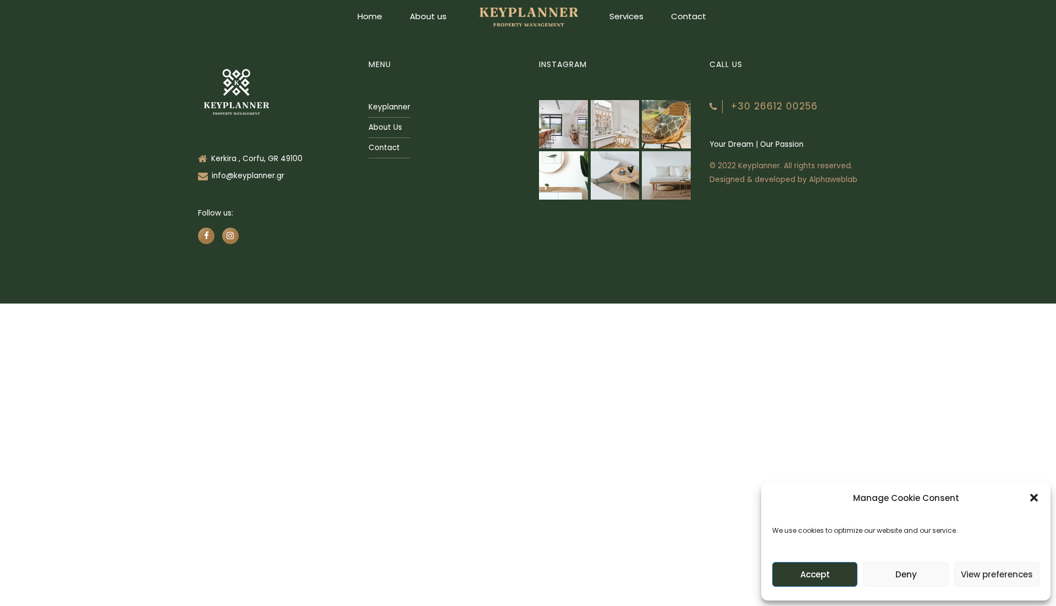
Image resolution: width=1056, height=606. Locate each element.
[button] (1034, 497)
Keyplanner (389, 107)
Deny (906, 574)
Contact (688, 16)
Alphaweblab (833, 179)
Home (370, 16)
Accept (815, 574)
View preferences (997, 574)
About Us (385, 127)
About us (428, 16)
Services (626, 16)
